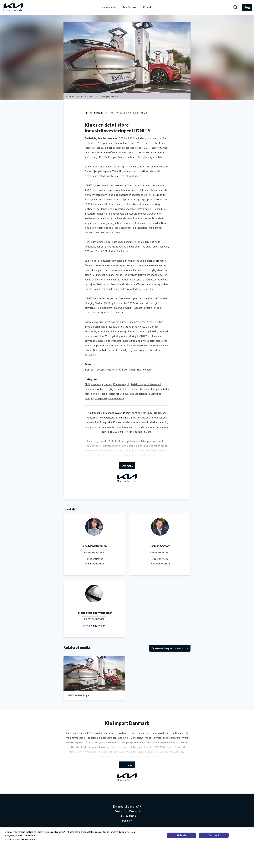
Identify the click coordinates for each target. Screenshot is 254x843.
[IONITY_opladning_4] (94, 673)
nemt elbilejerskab (95, 393)
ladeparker (101, 398)
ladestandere (92, 389)
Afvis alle (181, 835)
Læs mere (127, 465)
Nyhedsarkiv (108, 7)
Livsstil (100, 369)
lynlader (164, 389)
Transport (90, 369)
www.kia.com (123, 413)
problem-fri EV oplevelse (120, 393)
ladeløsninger (139, 384)
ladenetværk (154, 384)
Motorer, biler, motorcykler (120, 369)
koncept (108, 384)
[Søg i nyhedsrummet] (235, 7)
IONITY (129, 389)
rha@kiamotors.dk (160, 563)
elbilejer (154, 389)
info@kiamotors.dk (94, 625)
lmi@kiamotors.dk (94, 563)
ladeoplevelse (116, 398)
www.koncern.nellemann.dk (115, 417)
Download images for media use (170, 648)
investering (97, 384)
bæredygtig (123, 384)
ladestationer (141, 389)
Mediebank (129, 7)
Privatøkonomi (144, 369)
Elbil (87, 384)
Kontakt (148, 7)
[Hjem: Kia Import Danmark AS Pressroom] (13, 7)
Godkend (214, 835)
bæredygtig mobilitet (112, 389)
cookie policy (28, 838)
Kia (115, 384)
